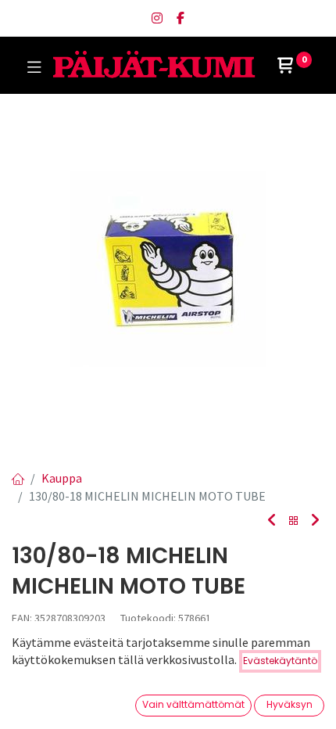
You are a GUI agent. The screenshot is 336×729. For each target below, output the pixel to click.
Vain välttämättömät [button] (193, 704)
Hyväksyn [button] (289, 704)
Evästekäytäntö (280, 660)
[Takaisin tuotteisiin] (293, 521)
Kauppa (61, 478)
